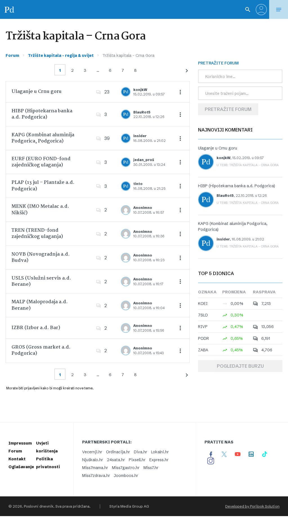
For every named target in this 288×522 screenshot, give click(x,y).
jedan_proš (143, 160)
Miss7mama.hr (95, 467)
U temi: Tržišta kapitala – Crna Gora (248, 165)
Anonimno (142, 208)
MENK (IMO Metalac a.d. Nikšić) (40, 210)
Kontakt (17, 458)
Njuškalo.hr (92, 459)
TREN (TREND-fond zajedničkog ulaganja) (37, 233)
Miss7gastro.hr (126, 467)
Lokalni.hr (160, 451)
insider (140, 136)
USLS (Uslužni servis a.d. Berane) (41, 281)
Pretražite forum (228, 109)
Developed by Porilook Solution (252, 506)
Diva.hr (140, 451)
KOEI (203, 303)
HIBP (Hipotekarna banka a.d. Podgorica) (42, 114)
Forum (12, 55)
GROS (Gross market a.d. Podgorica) (41, 350)
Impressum (20, 443)
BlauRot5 (141, 112)
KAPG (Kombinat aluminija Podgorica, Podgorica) (43, 138)
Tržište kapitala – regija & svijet (61, 55)
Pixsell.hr (137, 459)
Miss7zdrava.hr (96, 475)
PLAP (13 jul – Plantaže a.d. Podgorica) (43, 186)
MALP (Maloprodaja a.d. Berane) (40, 305)
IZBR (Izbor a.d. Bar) (36, 328)
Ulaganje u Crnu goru (37, 91)
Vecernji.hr (92, 451)
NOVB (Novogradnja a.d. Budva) (41, 257)
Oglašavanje (21, 466)
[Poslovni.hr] (9, 9)
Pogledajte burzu (240, 366)
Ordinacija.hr (118, 451)
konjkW (140, 90)
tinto (138, 184)
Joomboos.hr (126, 475)
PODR (203, 338)
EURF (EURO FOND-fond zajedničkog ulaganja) (41, 162)
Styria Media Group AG (129, 506)
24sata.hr (116, 459)
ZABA (203, 350)
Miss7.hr (150, 467)
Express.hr (158, 459)
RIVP (203, 326)
